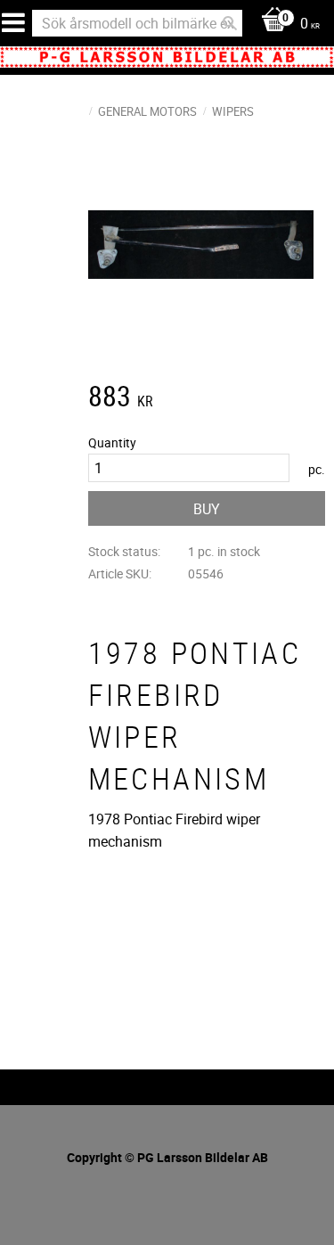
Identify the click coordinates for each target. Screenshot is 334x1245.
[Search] (229, 23)
